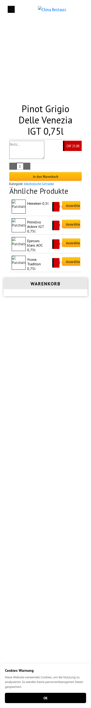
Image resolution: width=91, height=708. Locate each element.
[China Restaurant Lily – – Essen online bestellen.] (52, 9)
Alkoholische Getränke (39, 183)
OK (45, 698)
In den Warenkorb (45, 176)
